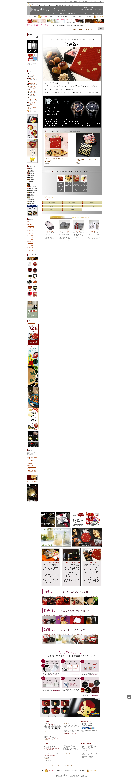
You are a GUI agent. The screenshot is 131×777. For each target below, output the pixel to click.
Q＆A (75, 765)
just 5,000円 (30, 245)
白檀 (35, 272)
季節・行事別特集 (31, 323)
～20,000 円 (30, 233)
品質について (31, 463)
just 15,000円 (31, 235)
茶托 (31, 104)
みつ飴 (35, 284)
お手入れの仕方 (31, 460)
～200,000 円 (31, 226)
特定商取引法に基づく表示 (61, 765)
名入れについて (31, 468)
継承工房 (32, 260)
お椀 (31, 72)
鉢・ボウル (32, 78)
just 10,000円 (31, 239)
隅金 (35, 278)
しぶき (30, 267)
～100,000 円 (31, 227)
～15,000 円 (30, 237)
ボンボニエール (33, 80)
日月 (30, 278)
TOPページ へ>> (80, 765)
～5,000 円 (30, 247)
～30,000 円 (30, 232)
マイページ (80, 29)
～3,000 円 (30, 250)
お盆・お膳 (32, 75)
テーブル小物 (32, 102)
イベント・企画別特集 (32, 429)
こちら (55, 753)
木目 (30, 290)
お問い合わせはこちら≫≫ (32, 481)
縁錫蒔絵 (35, 290)
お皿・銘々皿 (32, 86)
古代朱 (30, 272)
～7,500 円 (30, 243)
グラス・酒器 (32, 88)
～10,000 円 (30, 241)
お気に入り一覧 (72, 29)
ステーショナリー (33, 96)
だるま (35, 267)
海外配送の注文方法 (32, 467)
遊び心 (30, 296)
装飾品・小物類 (33, 107)
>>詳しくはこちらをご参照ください (70, 723)
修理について (31, 465)
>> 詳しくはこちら (47, 758)
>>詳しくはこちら (47, 731)
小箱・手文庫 (32, 94)
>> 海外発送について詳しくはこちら (51, 739)
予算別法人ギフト (31, 221)
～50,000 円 (30, 230)
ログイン (87, 29)
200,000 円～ (31, 224)
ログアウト (93, 29)
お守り (31, 110)
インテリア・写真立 (33, 91)
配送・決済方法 (70, 765)
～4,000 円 (30, 249)
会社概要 (52, 765)
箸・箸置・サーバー (33, 99)
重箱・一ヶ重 (32, 83)
